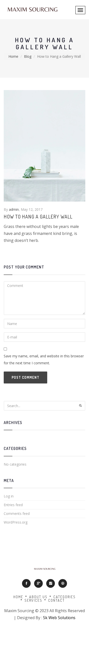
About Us (38, 597)
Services (33, 600)
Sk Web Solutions (59, 617)
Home (13, 56)
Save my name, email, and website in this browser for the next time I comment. (44, 359)
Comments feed (17, 513)
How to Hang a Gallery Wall (38, 216)
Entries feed (13, 504)
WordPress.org (15, 522)
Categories (64, 597)
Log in (9, 496)
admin (14, 209)
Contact (56, 600)
